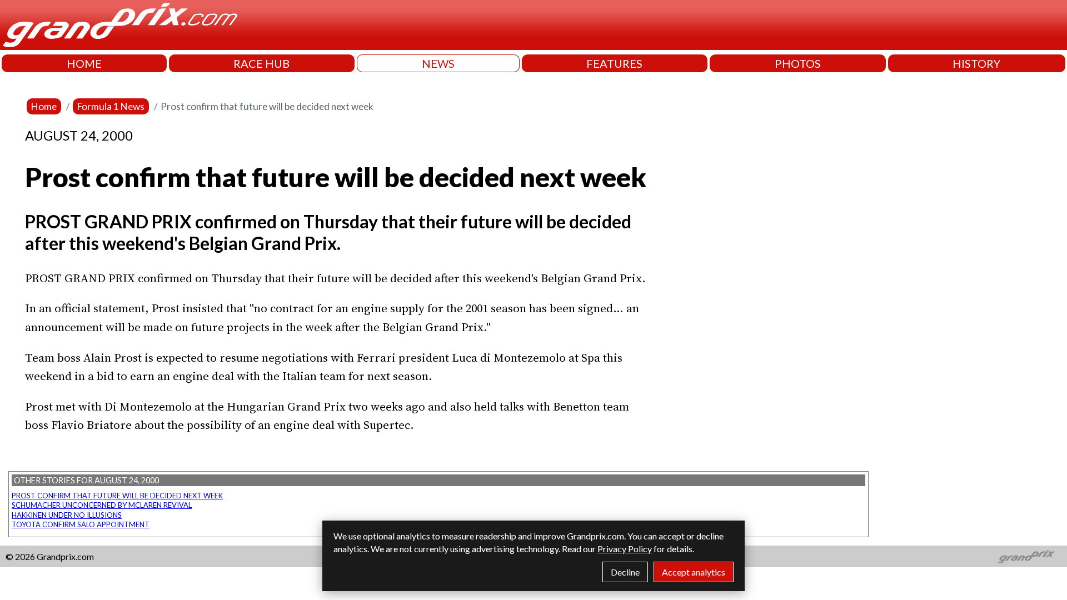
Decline (625, 572)
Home (44, 106)
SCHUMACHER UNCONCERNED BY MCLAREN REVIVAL (102, 505)
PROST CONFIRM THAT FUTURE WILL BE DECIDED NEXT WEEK (117, 495)
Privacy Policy (624, 548)
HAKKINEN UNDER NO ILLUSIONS (67, 515)
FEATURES (614, 63)
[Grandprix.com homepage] (1027, 556)
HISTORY (976, 63)
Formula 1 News (110, 106)
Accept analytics (693, 572)
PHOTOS (798, 63)
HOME (84, 63)
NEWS (438, 63)
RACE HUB (261, 63)
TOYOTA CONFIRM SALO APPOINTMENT (80, 524)
